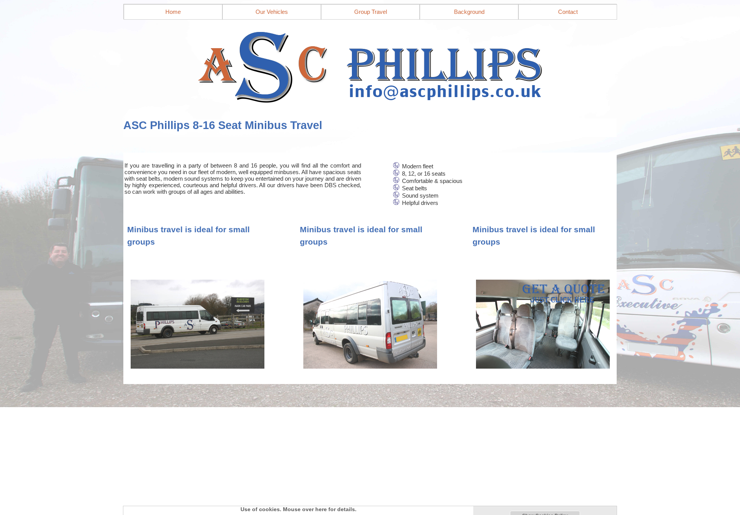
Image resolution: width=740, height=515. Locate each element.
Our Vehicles (272, 11)
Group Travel (370, 11)
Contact (568, 11)
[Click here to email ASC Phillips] (370, 64)
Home (173, 11)
